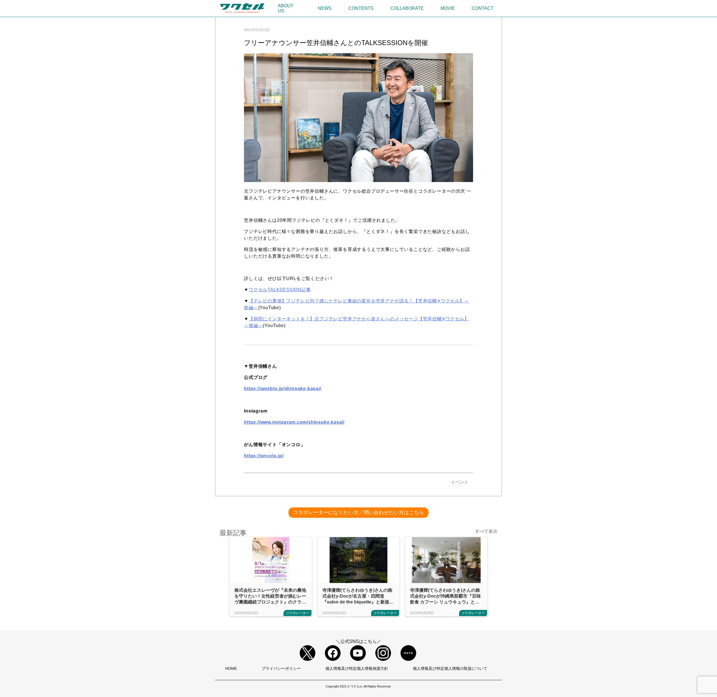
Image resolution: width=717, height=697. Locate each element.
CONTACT (482, 8)
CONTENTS (361, 8)
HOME (231, 668)
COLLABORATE (407, 8)
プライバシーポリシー (281, 668)
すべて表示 (486, 531)
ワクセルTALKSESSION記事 (280, 289)
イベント (460, 482)
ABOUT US (286, 8)
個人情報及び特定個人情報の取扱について (450, 668)
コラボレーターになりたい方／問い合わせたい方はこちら (358, 512)
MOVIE (448, 8)
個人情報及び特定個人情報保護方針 (356, 668)
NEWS (325, 8)
